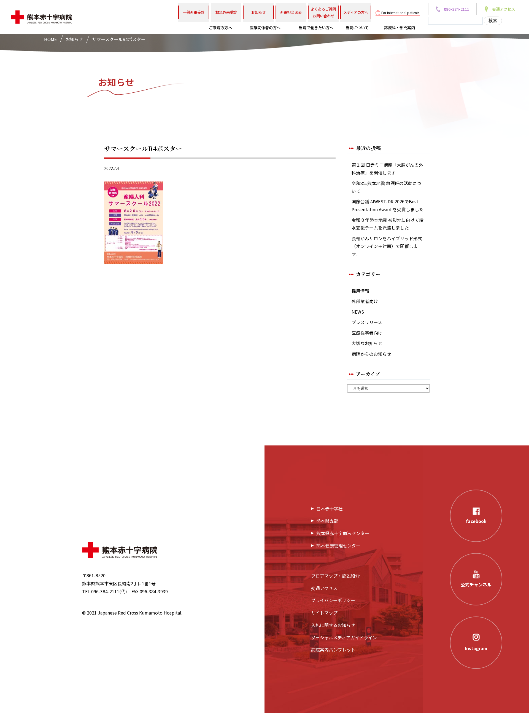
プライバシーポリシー (333, 600)
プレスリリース (367, 322)
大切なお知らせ (367, 343)
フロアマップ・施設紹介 (335, 575)
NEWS (358, 312)
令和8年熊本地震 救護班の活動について (386, 187)
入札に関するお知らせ (333, 625)
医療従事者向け (367, 333)
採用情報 (360, 291)
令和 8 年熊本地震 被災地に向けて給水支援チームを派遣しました (387, 224)
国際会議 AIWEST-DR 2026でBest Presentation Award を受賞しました (387, 205)
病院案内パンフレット (333, 649)
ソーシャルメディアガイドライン (344, 637)
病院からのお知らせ (371, 354)
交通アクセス (324, 588)
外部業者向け (365, 301)
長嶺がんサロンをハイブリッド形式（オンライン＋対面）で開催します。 (387, 246)
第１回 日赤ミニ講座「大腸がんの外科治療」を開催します (387, 169)
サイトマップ (324, 612)
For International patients (400, 12)
